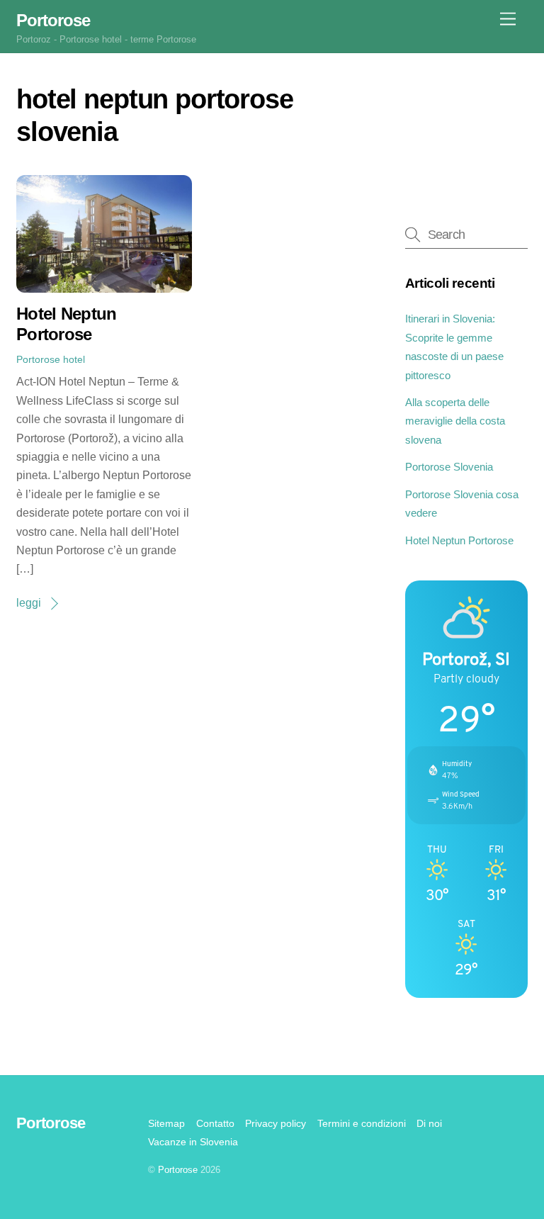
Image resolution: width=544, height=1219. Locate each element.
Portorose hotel (50, 359)
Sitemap (166, 1123)
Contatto (215, 1123)
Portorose (178, 1169)
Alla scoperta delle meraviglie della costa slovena (455, 421)
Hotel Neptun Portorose (66, 324)
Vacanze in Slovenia (193, 1141)
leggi (28, 603)
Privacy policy (275, 1123)
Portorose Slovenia (449, 467)
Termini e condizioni (361, 1123)
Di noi (429, 1123)
